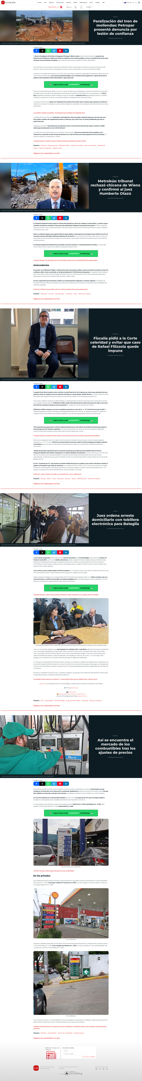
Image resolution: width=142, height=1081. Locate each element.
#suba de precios (79, 1033)
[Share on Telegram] (54, 51)
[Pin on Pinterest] (60, 51)
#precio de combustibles (65, 1033)
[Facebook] (96, 1069)
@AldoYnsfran (74, 688)
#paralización (101, 145)
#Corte (54, 478)
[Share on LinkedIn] (66, 51)
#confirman (69, 294)
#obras (35, 148)
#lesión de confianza (77, 145)
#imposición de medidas (73, 700)
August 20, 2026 (82, 696)
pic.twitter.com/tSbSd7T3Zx (77, 694)
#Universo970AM (63, 694)
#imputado (85, 700)
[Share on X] (42, 51)
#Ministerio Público (64, 145)
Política (115, 16)
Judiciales (115, 176)
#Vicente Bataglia (59, 700)
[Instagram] (103, 1069)
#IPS (42, 700)
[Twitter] (100, 1069)
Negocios (115, 735)
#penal (74, 478)
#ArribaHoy (42, 683)
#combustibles (52, 1033)
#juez (75, 294)
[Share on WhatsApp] (48, 51)
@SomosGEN (72, 692)
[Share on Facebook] (36, 51)
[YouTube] (107, 1069)
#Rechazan (44, 294)
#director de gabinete (45, 148)
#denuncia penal (52, 145)
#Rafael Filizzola (82, 478)
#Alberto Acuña (57, 148)
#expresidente (49, 700)
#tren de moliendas (90, 145)
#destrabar (60, 478)
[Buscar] (139, 2)
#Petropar (43, 145)
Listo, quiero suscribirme (88, 1056)
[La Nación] (8, 2)
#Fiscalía (43, 478)
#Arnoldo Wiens (59, 294)
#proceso (68, 478)
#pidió (49, 478)
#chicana (51, 294)
